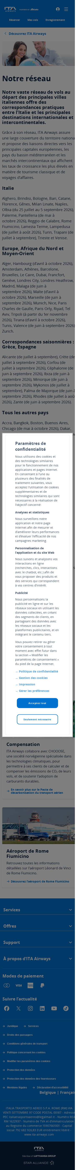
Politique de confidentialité (38, 671)
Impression (27, 684)
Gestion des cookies (33, 678)
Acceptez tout (37, 703)
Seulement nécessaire (37, 719)
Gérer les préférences (34, 691)
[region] (37, 585)
